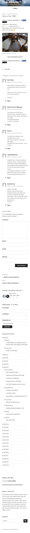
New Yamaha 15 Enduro (12, 372)
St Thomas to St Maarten (12, 378)
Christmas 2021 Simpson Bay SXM (15, 375)
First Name (5, 308)
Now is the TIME (10, 420)
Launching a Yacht (10, 393)
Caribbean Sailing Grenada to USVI (15, 408)
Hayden (15, 14)
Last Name (5, 314)
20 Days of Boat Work (12, 390)
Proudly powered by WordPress (10, 529)
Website (4, 257)
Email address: (6, 320)
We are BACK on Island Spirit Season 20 (16, 396)
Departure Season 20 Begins (13, 381)
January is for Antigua (11, 350)
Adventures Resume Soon (13, 402)
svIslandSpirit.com (14, 2)
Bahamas (7, 69)
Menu (15, 8)
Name (4, 241)
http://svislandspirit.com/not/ (15, 56)
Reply (8, 101)
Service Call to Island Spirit (13, 414)
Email (4, 249)
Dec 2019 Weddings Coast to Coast (15, 384)
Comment (5, 219)
